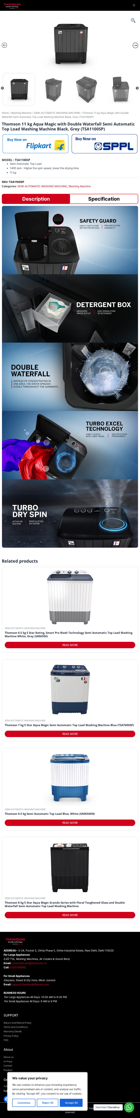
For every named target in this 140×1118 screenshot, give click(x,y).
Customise (24, 1102)
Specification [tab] (104, 199)
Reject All (47, 1102)
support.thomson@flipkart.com (30, 984)
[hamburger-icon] (134, 5)
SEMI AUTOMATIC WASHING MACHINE (57, 112)
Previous (2, 88)
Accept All (71, 1102)
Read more (70, 645)
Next (137, 88)
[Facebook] (7, 1099)
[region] (47, 1091)
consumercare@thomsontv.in (29, 963)
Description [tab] (36, 199)
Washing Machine (21, 112)
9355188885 (18, 967)
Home (5, 112)
